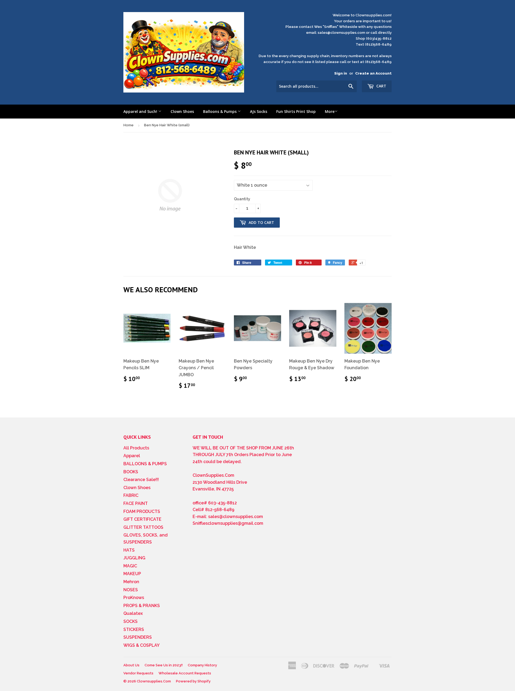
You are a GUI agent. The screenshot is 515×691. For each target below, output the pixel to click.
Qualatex (133, 613)
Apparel (131, 455)
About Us (131, 665)
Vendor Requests (138, 673)
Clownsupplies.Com (154, 681)
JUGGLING (134, 557)
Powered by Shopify (193, 681)
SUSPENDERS (137, 637)
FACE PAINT (135, 503)
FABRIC (130, 495)
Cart (380, 85)
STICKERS (133, 629)
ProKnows (133, 597)
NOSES (130, 589)
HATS (129, 550)
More (329, 111)
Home (128, 125)
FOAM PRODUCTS (141, 511)
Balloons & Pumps (220, 111)
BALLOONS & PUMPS (145, 463)
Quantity (242, 199)
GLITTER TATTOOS (143, 527)
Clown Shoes (182, 111)
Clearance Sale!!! (141, 479)
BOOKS (130, 471)
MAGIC (130, 565)
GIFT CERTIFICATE (142, 519)
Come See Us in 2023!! (164, 665)
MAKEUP (132, 573)
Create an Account (373, 73)
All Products (136, 447)
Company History (202, 665)
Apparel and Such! (140, 111)
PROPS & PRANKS (141, 605)
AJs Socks (258, 111)
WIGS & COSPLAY (141, 645)
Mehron (131, 581)
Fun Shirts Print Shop (296, 111)
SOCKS (130, 621)
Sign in (340, 73)
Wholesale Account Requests (185, 673)
